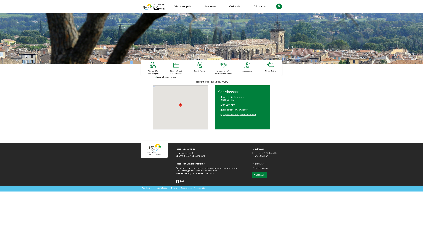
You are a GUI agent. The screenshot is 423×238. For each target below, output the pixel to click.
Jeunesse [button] (210, 6)
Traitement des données (181, 188)
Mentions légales (161, 188)
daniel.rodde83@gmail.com (235, 110)
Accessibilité (199, 188)
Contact (259, 175)
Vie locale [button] (234, 6)
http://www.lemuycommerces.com (239, 114)
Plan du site (146, 188)
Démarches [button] (260, 6)
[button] (180, 105)
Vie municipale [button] (182, 6)
